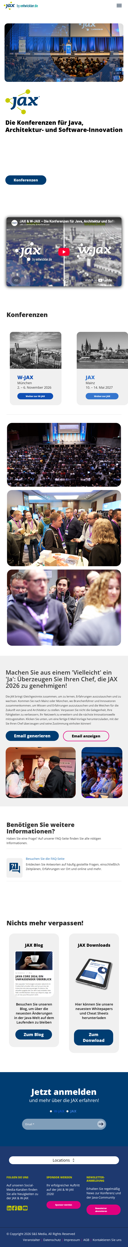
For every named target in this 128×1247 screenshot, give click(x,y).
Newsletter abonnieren (101, 1210)
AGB (86, 1240)
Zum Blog (34, 1034)
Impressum (72, 1240)
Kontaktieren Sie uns (107, 1240)
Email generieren (32, 736)
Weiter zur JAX (102, 396)
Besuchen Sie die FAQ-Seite (45, 859)
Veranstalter (31, 1240)
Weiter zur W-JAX (35, 396)
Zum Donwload (93, 1037)
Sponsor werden (63, 1204)
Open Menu (119, 6)
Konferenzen (26, 179)
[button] (64, 1160)
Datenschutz (52, 1240)
